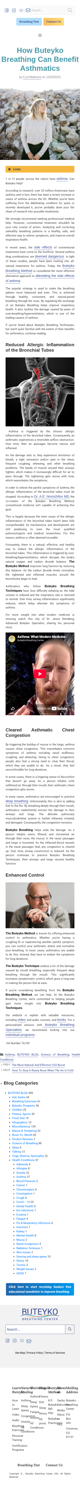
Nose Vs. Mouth (22, 1135)
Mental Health (25, 1235)
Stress (20, 1260)
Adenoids (22, 1164)
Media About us (61, 1415)
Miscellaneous (21, 1126)
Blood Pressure (25, 1181)
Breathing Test (29, 21)
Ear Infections (25, 1210)
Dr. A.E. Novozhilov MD (51, 496)
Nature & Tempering (24, 1130)
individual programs (20, 1035)
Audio (15, 1420)
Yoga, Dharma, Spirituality (28, 1156)
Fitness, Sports (21, 1114)
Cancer (20, 1185)
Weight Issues (25, 1269)
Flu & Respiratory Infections (33, 1223)
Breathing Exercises (24, 1101)
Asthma (10, 1054)
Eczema (21, 1214)
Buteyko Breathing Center (72, 1405)
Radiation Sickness (28, 1248)
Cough (20, 1198)
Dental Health (24, 1206)
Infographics (20, 1122)
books (61, 1020)
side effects (43, 247)
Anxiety (20, 1172)
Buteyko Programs (23, 1105)
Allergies (21, 1168)
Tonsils (20, 1265)
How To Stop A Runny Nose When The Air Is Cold (42, 1070)
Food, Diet (18, 1118)
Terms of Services (54, 1352)
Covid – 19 (23, 1202)
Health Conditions (23, 1160)
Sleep (15, 1147)
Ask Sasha (18, 1097)
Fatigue (20, 1218)
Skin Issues (23, 1252)
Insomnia (22, 1227)
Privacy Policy (35, 1352)
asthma (62, 179)
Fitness (43, 1396)
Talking (16, 1151)
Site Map (20, 1352)
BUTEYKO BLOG (27, 1054)
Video (15, 1414)
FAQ (59, 1424)
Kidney (20, 1231)
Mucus (20, 1240)
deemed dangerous (49, 256)
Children (17, 1109)
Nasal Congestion (27, 1244)
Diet (41, 1402)
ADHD (20, 1273)
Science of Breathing (55, 1054)
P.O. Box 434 (68, 1419)
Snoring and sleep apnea (31, 1256)
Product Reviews (22, 1139)
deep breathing (17, 801)
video (22, 1020)
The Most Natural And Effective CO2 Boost (38, 1065)
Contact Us (53, 21)
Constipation (24, 1193)
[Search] (70, 10)
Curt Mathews (32, 77)
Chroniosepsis (25, 1189)
